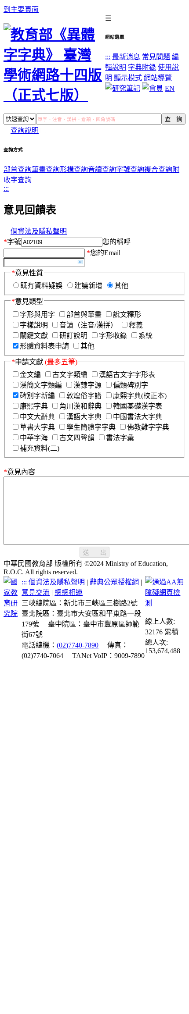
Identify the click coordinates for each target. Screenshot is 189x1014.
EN (169, 88)
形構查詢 (74, 169)
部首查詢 (18, 169)
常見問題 (156, 56)
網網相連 (69, 592)
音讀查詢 (102, 169)
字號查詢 (130, 169)
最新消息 (126, 56)
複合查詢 (158, 169)
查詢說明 (25, 130)
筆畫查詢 (46, 169)
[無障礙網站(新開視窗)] (165, 603)
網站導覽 (158, 78)
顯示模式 (128, 78)
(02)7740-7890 (77, 645)
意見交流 (36, 592)
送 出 (94, 552)
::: (107, 56)
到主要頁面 (21, 9)
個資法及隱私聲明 (39, 231)
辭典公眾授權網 (114, 582)
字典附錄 (142, 67)
